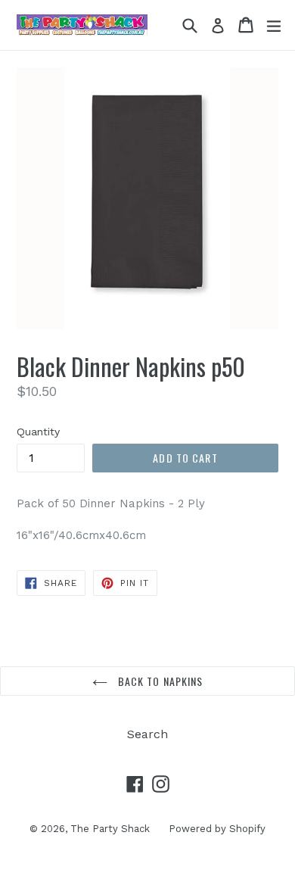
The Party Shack (110, 828)
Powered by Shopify (217, 828)
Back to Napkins (159, 681)
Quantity (38, 431)
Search (147, 734)
